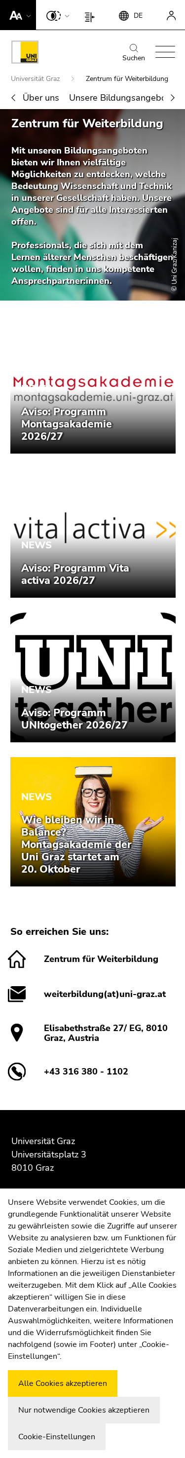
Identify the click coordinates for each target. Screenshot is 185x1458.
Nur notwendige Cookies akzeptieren (83, 1410)
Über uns (41, 98)
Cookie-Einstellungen (56, 1436)
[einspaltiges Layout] (92, 15)
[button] (18, 15)
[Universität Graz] (24, 53)
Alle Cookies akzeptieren (62, 1383)
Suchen (133, 58)
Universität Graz (36, 78)
